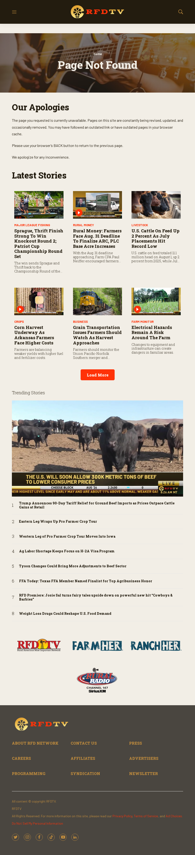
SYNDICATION (85, 773)
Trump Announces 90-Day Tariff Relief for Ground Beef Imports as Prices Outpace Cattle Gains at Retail (97, 505)
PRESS (135, 743)
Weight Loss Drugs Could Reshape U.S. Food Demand (65, 614)
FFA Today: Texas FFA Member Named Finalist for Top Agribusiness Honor (85, 581)
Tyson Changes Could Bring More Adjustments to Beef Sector (73, 566)
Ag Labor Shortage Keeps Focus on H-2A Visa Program (67, 551)
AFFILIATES (83, 758)
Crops (19, 322)
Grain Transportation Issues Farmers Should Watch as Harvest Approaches (97, 335)
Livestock (140, 225)
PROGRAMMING (28, 773)
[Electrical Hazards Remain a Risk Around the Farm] (156, 301)
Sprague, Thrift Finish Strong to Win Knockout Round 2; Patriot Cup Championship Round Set (38, 243)
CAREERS (21, 758)
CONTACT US (84, 743)
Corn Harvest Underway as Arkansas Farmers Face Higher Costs (34, 335)
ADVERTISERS (143, 758)
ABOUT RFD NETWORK (35, 743)
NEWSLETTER (143, 773)
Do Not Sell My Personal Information (37, 823)
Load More (97, 374)
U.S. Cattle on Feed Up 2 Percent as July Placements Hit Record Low (156, 238)
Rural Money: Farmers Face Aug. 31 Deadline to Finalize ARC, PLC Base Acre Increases (97, 238)
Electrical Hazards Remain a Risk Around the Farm (152, 332)
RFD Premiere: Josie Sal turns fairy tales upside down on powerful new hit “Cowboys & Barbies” (96, 597)
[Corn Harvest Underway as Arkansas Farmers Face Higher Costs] (38, 301)
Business (80, 322)
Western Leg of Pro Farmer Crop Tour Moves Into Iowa (67, 537)
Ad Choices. (174, 816)
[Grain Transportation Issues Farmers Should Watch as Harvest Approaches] (97, 301)
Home (97, 54)
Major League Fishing (32, 225)
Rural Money (83, 225)
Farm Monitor (143, 322)
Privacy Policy (122, 816)
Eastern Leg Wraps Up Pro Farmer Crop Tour (58, 522)
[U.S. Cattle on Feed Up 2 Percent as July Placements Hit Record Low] (156, 205)
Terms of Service (146, 816)
